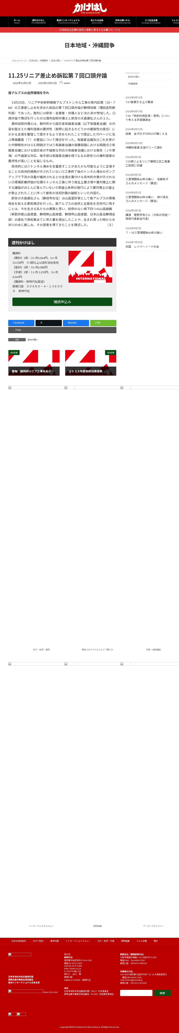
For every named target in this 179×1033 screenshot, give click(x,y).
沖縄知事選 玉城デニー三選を (144, 147)
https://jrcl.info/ (51, 992)
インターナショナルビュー (41, 926)
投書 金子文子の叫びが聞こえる (146, 133)
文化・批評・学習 (106, 941)
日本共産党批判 (19, 941)
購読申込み (62, 302)
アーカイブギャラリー (153, 926)
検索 (162, 993)
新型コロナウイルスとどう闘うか (97, 649)
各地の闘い (32, 339)
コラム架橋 (141, 941)
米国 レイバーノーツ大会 (142, 246)
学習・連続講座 (153, 649)
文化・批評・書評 (41, 649)
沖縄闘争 (133, 83)
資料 (156, 941)
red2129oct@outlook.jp (131, 980)
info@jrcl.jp (75, 971)
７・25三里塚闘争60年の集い (144, 232)
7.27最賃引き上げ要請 (139, 101)
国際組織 (97, 926)
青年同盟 (54, 941)
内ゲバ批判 (38, 941)
